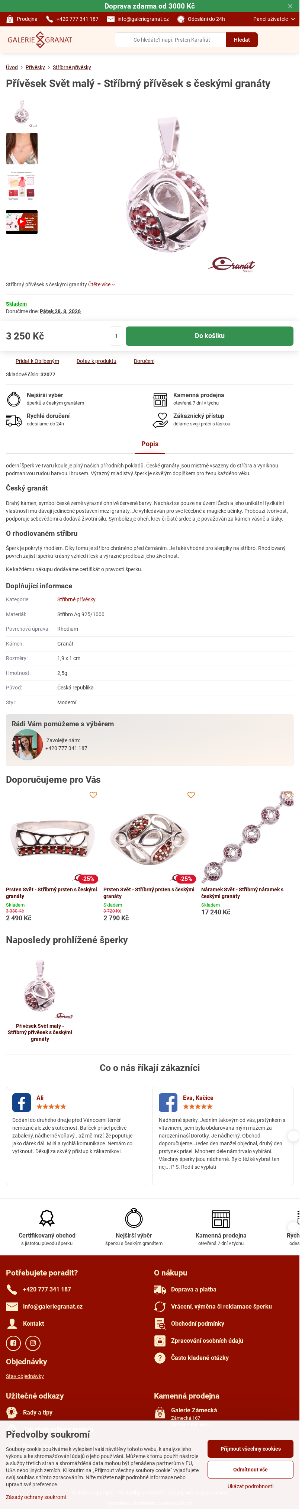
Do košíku (210, 336)
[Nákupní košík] (273, 39)
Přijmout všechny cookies (251, 1449)
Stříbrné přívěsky (76, 599)
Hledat (242, 40)
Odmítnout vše (250, 1470)
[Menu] (290, 39)
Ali (40, 1097)
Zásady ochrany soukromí (36, 1497)
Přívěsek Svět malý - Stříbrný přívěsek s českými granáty (40, 1032)
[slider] (51, 1107)
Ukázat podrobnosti (250, 1486)
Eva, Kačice (198, 1097)
